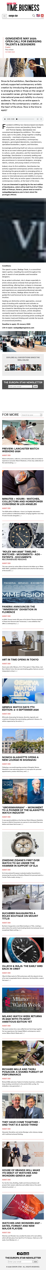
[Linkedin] (24, 1253)
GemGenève (27, 130)
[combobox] (31, 414)
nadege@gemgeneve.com (12, 192)
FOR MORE (10, 415)
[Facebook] (18, 1253)
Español (7, 47)
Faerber (19, 130)
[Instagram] (21, 1253)
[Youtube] (27, 1253)
